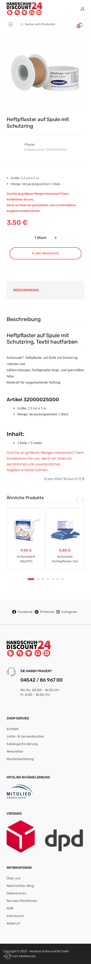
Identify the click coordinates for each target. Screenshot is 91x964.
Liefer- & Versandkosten (25, 736)
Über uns (14, 878)
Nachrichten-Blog (20, 886)
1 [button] (31, 579)
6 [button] (58, 579)
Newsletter (15, 751)
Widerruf (13, 923)
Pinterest (47, 612)
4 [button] (48, 579)
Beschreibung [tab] (26, 290)
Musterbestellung (20, 759)
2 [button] (38, 579)
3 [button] (43, 579)
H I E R (79, 479)
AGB (10, 908)
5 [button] (53, 579)
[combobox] (45, 24)
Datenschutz (16, 893)
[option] (45, 73)
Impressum (15, 916)
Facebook (25, 612)
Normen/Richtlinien (22, 901)
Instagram (69, 612)
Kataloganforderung (22, 744)
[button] (8, 956)
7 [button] (62, 579)
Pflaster (29, 144)
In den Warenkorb (45, 253)
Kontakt (13, 729)
